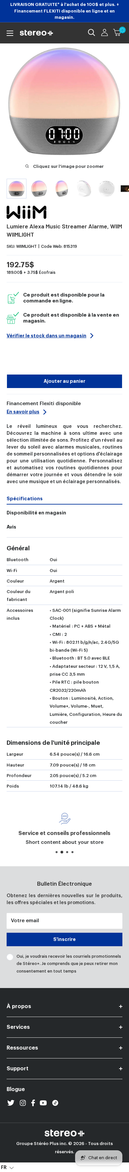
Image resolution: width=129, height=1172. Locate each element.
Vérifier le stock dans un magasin (46, 335)
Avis (11, 527)
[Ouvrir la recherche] (91, 32)
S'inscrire (64, 939)
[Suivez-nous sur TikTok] (55, 1103)
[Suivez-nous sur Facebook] (33, 1103)
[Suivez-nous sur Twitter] (11, 1103)
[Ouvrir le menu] (10, 33)
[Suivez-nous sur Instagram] (22, 1103)
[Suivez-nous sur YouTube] (43, 1103)
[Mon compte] (104, 32)
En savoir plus (23, 411)
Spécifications (25, 498)
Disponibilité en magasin (36, 512)
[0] (117, 32)
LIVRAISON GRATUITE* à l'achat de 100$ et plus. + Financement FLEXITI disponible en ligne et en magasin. (64, 10)
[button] (7, 1167)
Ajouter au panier (64, 381)
